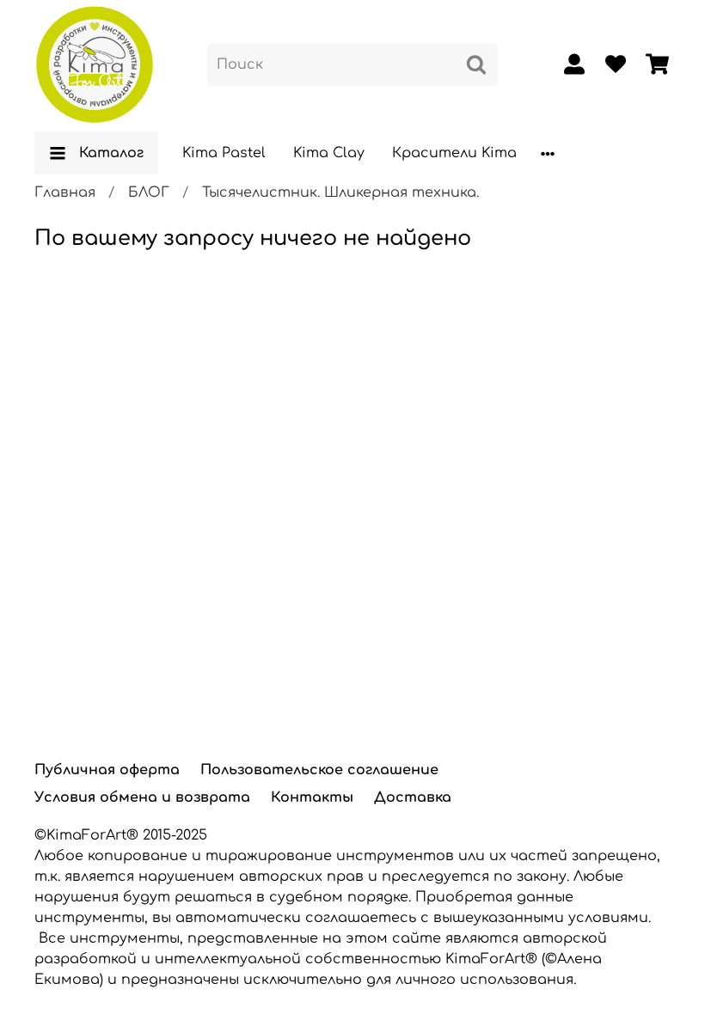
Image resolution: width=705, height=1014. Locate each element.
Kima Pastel (224, 153)
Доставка (412, 797)
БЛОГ (148, 192)
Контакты (312, 797)
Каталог (111, 153)
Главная (64, 192)
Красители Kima (454, 153)
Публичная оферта (107, 770)
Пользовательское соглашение (319, 770)
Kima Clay (329, 153)
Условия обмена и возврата (142, 797)
